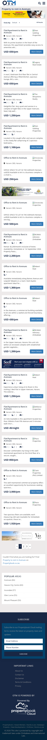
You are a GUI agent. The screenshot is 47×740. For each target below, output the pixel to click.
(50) (19, 600)
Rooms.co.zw (39, 727)
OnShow (30, 727)
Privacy (18, 686)
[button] (16, 23)
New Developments (18, 727)
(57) (14, 590)
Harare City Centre (12, 585)
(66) (13, 580)
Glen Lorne (9, 595)
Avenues (8, 580)
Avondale (8, 590)
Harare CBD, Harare (13, 36)
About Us (19, 671)
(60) (21, 585)
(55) (15, 595)
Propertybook (8, 725)
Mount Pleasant (11, 600)
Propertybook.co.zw (11, 563)
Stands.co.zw (31, 725)
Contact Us (19, 674)
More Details (36, 52)
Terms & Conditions (23, 682)
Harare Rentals (19, 725)
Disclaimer (19, 678)
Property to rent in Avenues (14, 560)
